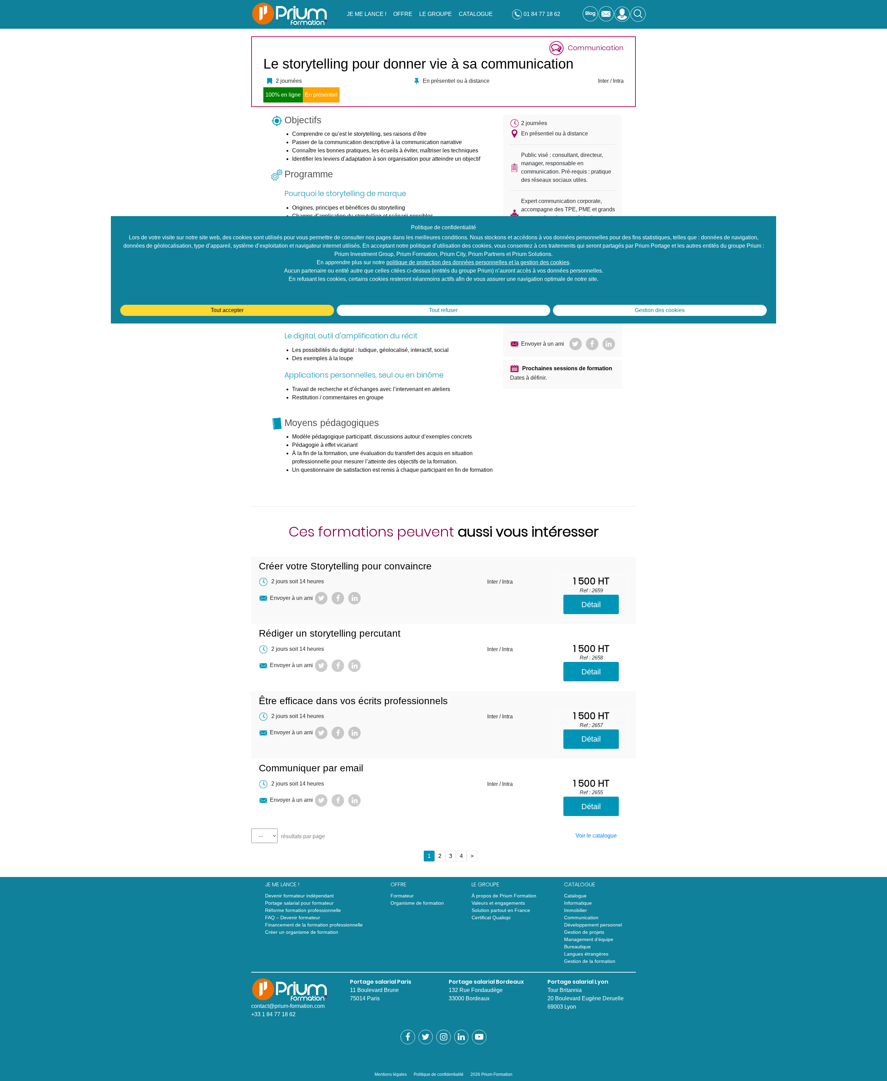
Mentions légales (391, 1074)
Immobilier (575, 910)
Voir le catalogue (596, 836)
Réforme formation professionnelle (303, 910)
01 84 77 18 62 (542, 14)
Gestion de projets (584, 932)
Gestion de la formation (589, 961)
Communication (581, 917)
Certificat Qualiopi (491, 917)
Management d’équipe (588, 939)
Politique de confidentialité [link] (443, 227)
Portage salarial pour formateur (299, 903)
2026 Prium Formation (491, 1074)
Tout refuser (443, 310)
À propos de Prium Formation (504, 895)
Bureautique (577, 946)
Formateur (402, 895)
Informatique (578, 903)
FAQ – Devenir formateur (292, 917)
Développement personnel (593, 925)
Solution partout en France (501, 910)
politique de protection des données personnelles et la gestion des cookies (477, 262)
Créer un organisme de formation (301, 932)
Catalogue (575, 895)
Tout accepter (227, 310)
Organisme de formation (417, 903)
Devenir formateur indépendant (299, 895)
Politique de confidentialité (439, 1074)
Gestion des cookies (660, 310)
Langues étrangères (586, 954)
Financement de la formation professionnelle (314, 925)
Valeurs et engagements (498, 903)
